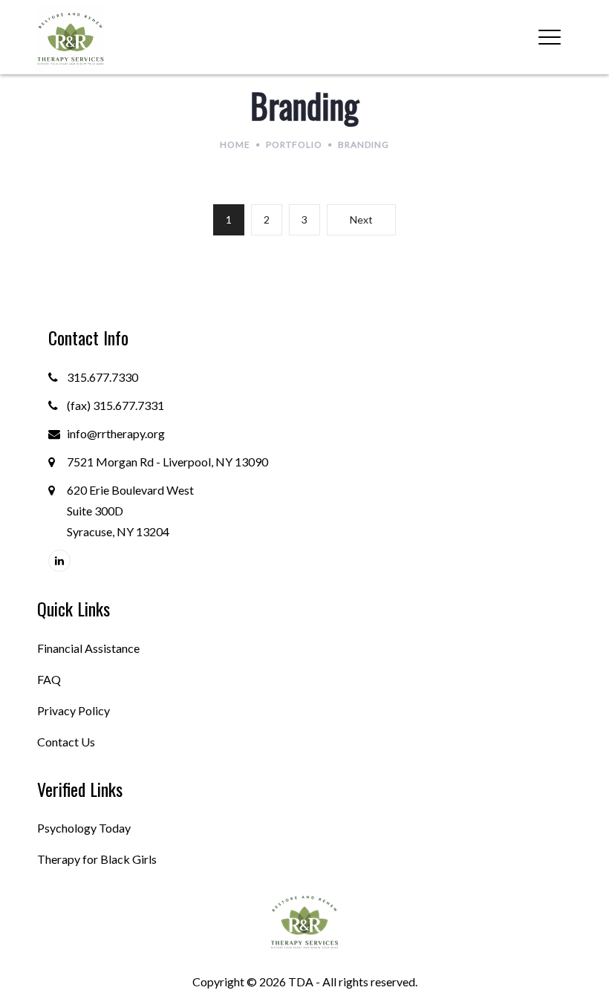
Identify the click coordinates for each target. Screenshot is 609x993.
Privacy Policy (73, 710)
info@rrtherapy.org (116, 433)
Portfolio (294, 144)
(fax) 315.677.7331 (115, 405)
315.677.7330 (102, 377)
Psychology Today (84, 828)
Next (361, 219)
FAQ (49, 679)
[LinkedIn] (59, 561)
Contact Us (66, 742)
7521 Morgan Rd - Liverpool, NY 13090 (167, 462)
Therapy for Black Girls (97, 859)
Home (235, 144)
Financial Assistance (88, 648)
